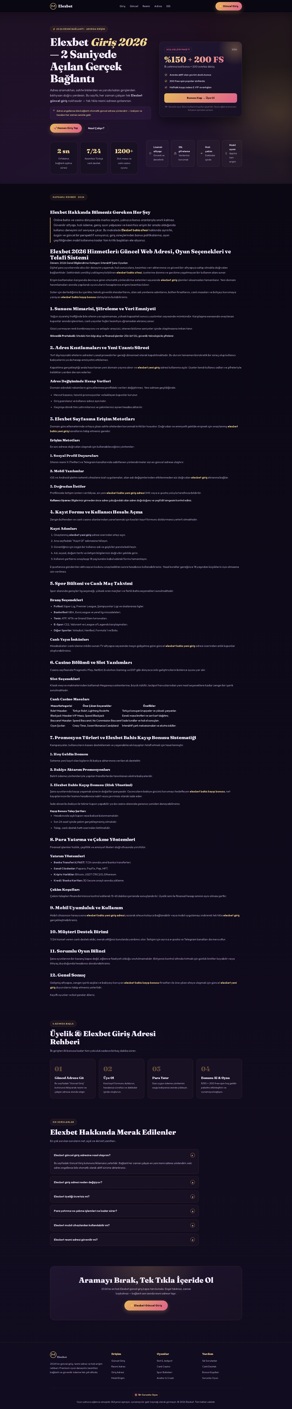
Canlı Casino (163, 1366)
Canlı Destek (209, 1366)
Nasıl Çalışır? (96, 128)
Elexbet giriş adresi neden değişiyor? (123, 1182)
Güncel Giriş (118, 1360)
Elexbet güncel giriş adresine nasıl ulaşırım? (124, 1155)
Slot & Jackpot (164, 1360)
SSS (168, 6)
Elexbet (65, 6)
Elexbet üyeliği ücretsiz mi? (123, 1197)
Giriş (122, 6)
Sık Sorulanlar (209, 1360)
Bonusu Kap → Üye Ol (200, 98)
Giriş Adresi (117, 1372)
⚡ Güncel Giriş (228, 6)
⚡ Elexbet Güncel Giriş (146, 1305)
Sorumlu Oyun (210, 1378)
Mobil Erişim (118, 1378)
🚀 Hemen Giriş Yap (66, 128)
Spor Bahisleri (164, 1372)
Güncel (134, 6)
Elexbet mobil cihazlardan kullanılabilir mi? (123, 1225)
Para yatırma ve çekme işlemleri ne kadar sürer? (123, 1211)
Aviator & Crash (165, 1378)
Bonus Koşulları (210, 1372)
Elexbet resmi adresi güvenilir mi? (123, 1240)
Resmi (146, 6)
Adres (158, 6)
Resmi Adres (118, 1366)
